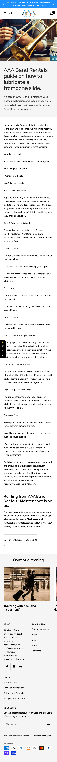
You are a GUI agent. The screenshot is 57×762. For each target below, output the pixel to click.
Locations (36, 651)
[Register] (48, 724)
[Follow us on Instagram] (13, 666)
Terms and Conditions (14, 688)
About (34, 645)
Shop (34, 634)
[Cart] (51, 13)
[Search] (10, 13)
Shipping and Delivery (14, 698)
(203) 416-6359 (44, 523)
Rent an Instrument (41, 629)
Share (7, 545)
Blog (34, 640)
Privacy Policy (10, 682)
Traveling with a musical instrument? (20, 607)
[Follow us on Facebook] (7, 666)
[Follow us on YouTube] (20, 666)
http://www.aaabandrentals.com (20, 484)
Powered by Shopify (42, 736)
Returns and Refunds (14, 693)
